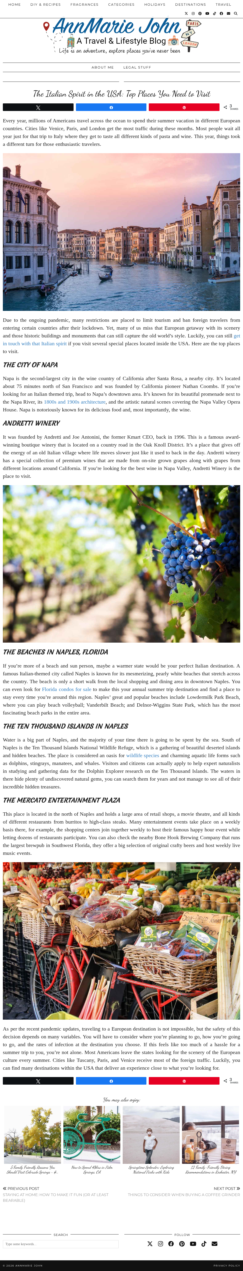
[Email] (229, 13)
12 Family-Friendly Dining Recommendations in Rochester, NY (210, 1169)
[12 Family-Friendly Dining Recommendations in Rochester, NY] (210, 1135)
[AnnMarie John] (121, 30)
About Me (103, 67)
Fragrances (84, 4)
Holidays (155, 4)
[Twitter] (186, 13)
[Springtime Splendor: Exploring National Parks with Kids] (151, 1135)
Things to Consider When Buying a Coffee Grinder (184, 1191)
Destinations (190, 4)
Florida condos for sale (66, 689)
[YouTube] (208, 13)
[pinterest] (182, 1244)
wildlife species (142, 755)
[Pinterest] (200, 13)
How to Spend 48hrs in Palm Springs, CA (91, 1169)
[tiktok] (203, 1244)
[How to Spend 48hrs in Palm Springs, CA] (91, 1135)
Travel (223, 4)
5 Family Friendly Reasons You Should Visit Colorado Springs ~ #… (32, 1169)
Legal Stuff (137, 67)
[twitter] (150, 1244)
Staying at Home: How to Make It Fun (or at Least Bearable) (55, 1194)
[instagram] (160, 1244)
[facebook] (171, 1244)
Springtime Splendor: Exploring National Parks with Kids (151, 1169)
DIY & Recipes (45, 4)
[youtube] (193, 1244)
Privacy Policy (227, 1265)
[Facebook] (222, 13)
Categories (121, 4)
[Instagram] (193, 13)
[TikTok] (214, 13)
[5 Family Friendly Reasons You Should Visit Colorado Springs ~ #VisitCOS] (32, 1135)
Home (14, 4)
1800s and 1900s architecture (75, 402)
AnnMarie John (29, 1265)
